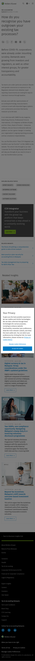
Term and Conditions (8, 605)
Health (3, 562)
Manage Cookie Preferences (17, 344)
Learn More (9, 232)
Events (3, 553)
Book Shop (5, 609)
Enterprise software (9, 189)
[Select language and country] (28, 3)
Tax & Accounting (7, 566)
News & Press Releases (9, 549)
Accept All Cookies (17, 348)
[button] (3, 42)
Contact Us (4, 616)
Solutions (4, 559)
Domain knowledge (23, 185)
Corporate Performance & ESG (11, 570)
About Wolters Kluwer (8, 545)
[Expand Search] (23, 3)
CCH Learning (5, 612)
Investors (4, 591)
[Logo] (9, 3)
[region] (17, 330)
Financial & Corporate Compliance (12, 574)
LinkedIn (15, 630)
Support (4, 620)
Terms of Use (5, 648)
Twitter (9, 630)
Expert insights (8, 185)
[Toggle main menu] (32, 3)
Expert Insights (6, 584)
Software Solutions (9, 199)
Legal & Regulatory (7, 578)
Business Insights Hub (13, 536)
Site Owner (5, 595)
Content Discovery (9, 194)
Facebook (2, 630)
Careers (4, 587)
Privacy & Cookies (19, 648)
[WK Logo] (8, 636)
